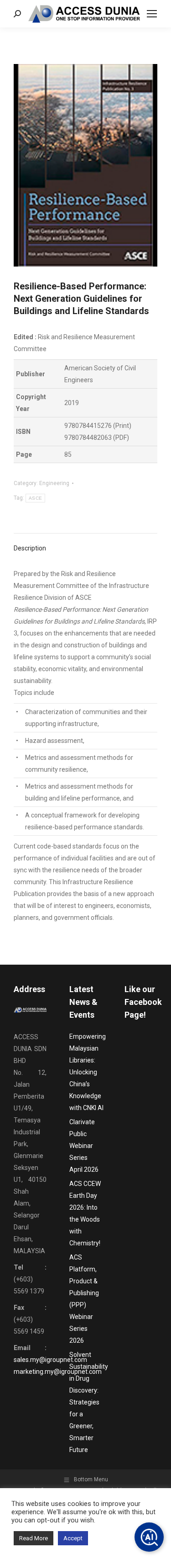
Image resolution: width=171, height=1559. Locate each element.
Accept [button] (73, 1538)
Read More (33, 1538)
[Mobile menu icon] (151, 13)
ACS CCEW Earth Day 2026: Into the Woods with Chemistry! (85, 1213)
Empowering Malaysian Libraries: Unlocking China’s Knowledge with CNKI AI (87, 1072)
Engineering (54, 483)
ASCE (35, 498)
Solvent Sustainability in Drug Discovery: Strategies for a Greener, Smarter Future (88, 1402)
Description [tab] (30, 548)
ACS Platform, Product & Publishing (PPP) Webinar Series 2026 (84, 1299)
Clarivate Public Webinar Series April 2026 (83, 1145)
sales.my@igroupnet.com (50, 1359)
